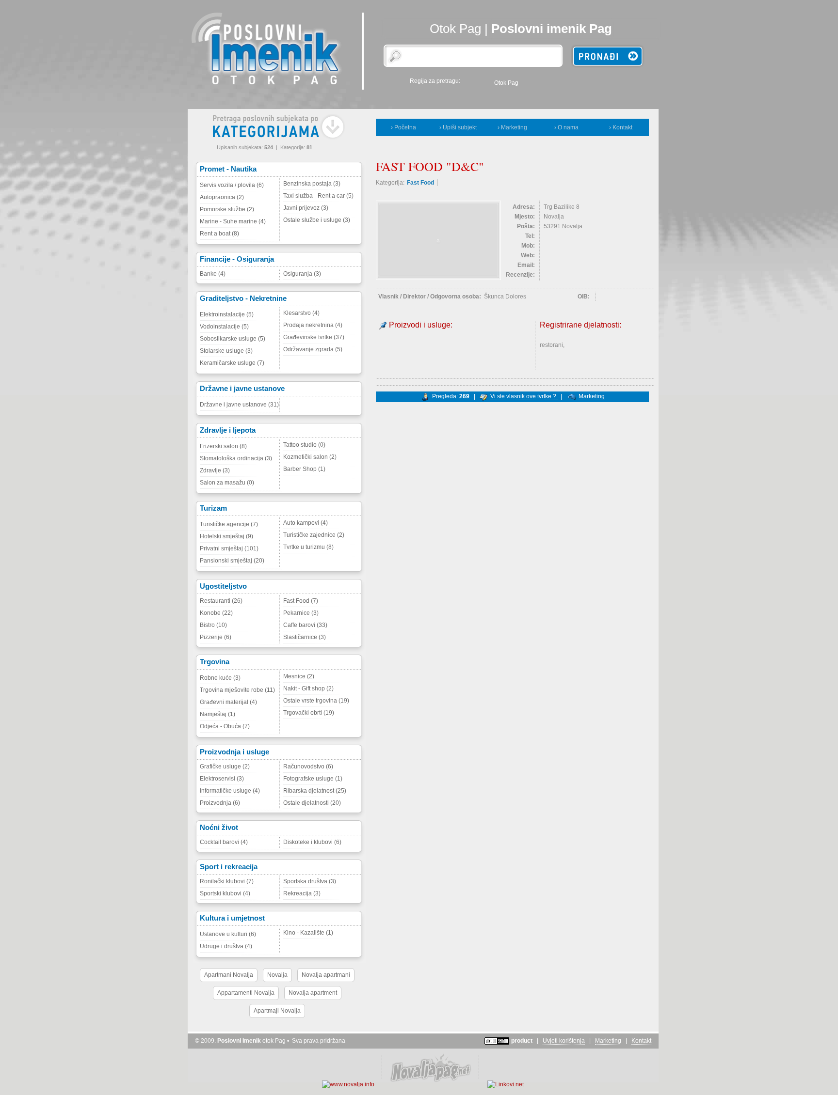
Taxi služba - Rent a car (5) (318, 195)
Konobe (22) (216, 613)
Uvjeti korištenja (564, 1040)
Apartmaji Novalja (277, 1010)
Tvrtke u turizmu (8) (308, 547)
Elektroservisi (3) (222, 778)
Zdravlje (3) (215, 470)
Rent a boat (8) (219, 233)
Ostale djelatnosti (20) (312, 802)
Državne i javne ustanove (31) (239, 404)
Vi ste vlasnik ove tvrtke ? (524, 396)
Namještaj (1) (217, 714)
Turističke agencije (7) (229, 524)
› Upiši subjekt (458, 127)
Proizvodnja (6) (220, 802)
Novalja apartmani (326, 974)
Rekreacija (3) (302, 893)
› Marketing (512, 127)
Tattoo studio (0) (304, 444)
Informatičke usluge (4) (230, 790)
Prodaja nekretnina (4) (312, 325)
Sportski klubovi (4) (225, 893)
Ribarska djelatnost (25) (314, 790)
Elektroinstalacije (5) (227, 314)
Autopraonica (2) (222, 197)
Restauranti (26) (221, 600)
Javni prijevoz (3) (305, 207)
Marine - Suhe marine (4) (233, 221)
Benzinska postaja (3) (311, 183)
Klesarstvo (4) (301, 313)
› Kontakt (620, 127)
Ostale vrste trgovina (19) (316, 700)
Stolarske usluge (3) (226, 350)
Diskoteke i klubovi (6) (312, 842)
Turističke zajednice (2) (313, 535)
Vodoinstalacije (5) (224, 326)
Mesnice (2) (298, 676)
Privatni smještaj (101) (229, 548)
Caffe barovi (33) (305, 625)
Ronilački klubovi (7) (227, 881)
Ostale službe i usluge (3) (316, 220)
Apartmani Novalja (228, 974)
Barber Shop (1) (304, 469)
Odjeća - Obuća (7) (225, 726)
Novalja (277, 974)
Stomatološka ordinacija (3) (236, 458)
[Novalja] (430, 1084)
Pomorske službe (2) (227, 209)
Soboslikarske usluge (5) (232, 338)
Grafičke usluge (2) (225, 766)
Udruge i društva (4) (226, 946)
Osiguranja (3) (302, 273)
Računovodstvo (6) (308, 766)
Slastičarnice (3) (304, 637)
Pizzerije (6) (215, 637)
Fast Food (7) (300, 600)
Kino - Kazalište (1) (308, 932)
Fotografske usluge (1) (312, 778)
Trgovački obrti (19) (308, 712)
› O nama (566, 127)
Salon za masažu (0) (227, 482)
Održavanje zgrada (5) (312, 349)
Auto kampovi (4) (305, 522)
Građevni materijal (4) (228, 702)
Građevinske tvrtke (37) (313, 337)
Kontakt (641, 1040)
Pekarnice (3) (301, 613)
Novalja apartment (313, 992)
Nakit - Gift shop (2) (308, 688)
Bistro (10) (213, 625)
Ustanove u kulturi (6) (228, 934)
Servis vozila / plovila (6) (232, 185)
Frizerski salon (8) (223, 446)
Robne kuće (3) (220, 677)
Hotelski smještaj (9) (226, 536)
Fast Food (420, 182)
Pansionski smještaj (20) (232, 560)
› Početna (403, 127)
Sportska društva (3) (309, 881)
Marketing (592, 396)
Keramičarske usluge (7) (232, 363)
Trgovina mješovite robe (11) (237, 690)
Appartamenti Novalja (245, 992)
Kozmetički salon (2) (310, 457)
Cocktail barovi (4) (224, 842)
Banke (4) (213, 273)
